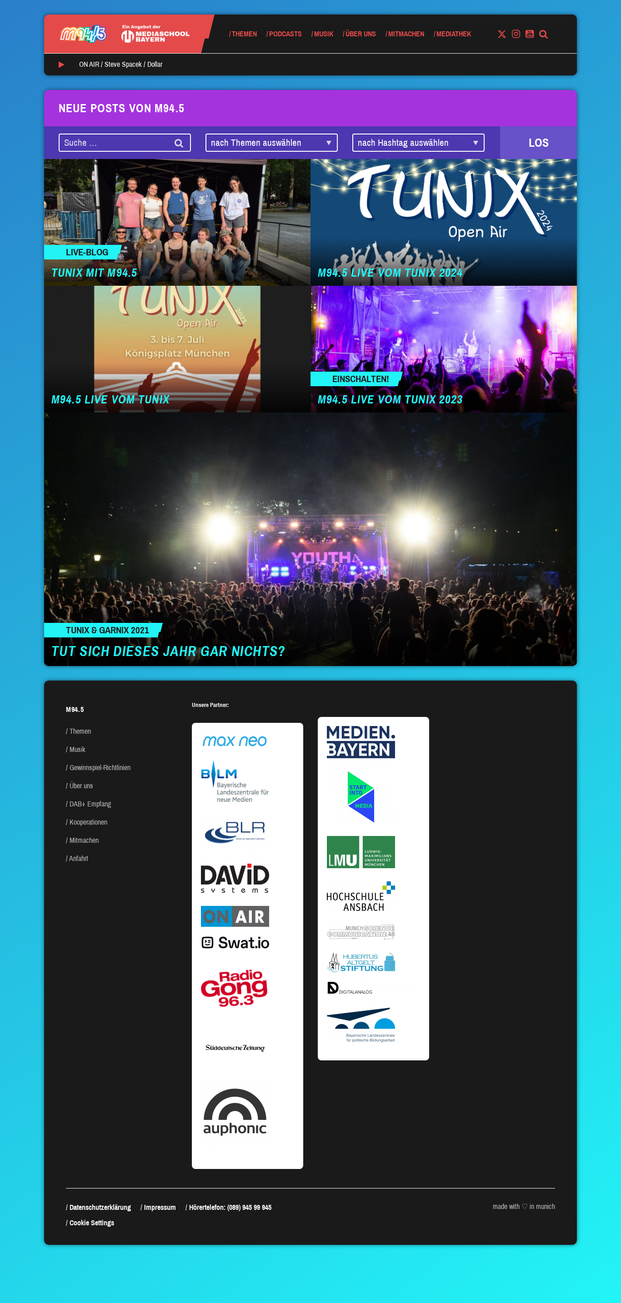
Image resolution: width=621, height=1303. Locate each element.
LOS (539, 142)
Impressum (160, 1207)
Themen (244, 34)
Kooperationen (88, 822)
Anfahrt (78, 858)
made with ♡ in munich (524, 1206)
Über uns (361, 34)
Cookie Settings (92, 1223)
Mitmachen (406, 34)
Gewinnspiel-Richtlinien (100, 767)
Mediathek (453, 34)
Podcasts (285, 34)
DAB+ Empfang (90, 804)
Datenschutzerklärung (100, 1207)
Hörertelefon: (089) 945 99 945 (230, 1207)
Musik (323, 34)
